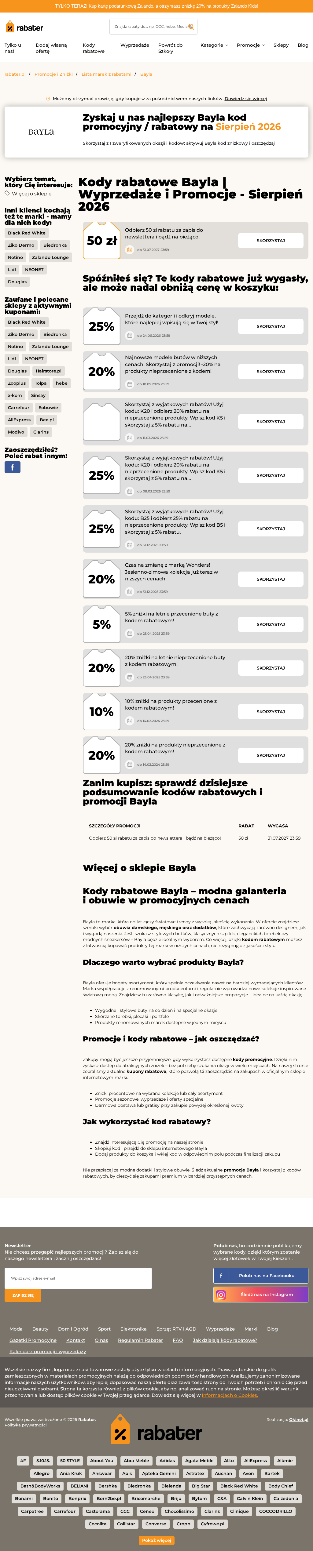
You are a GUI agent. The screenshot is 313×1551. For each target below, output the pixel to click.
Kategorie (212, 45)
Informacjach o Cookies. (230, 1395)
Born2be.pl (109, 1498)
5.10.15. (43, 1460)
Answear (102, 1473)
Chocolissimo (179, 1511)
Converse (155, 1524)
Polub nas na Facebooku (267, 1275)
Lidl (12, 269)
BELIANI (79, 1486)
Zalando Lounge (50, 257)
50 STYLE (70, 1460)
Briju (176, 1498)
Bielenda (171, 1486)
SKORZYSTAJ (271, 240)
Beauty (40, 1329)
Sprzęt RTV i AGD (176, 1329)
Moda (16, 1329)
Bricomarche (145, 1498)
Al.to (229, 1460)
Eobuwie (48, 407)
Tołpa (41, 383)
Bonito (50, 1498)
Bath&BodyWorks (40, 1486)
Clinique (239, 1511)
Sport (104, 1329)
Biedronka (55, 245)
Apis (127, 1473)
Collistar (126, 1524)
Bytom (199, 1498)
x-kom (15, 395)
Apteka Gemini (159, 1473)
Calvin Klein (250, 1498)
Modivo (16, 432)
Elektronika (133, 1329)
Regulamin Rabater (140, 1340)
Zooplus (17, 383)
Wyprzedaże (134, 45)
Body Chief (280, 1486)
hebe (62, 383)
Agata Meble (199, 1460)
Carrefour (18, 407)
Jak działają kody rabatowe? (225, 1340)
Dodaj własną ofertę (51, 48)
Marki (251, 1329)
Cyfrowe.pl (212, 1524)
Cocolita (98, 1524)
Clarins (41, 432)
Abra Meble (136, 1460)
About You (101, 1460)
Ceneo (147, 1511)
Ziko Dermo (21, 245)
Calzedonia (286, 1498)
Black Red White (27, 233)
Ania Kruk (71, 1473)
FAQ (178, 1340)
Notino (15, 257)
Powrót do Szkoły (170, 48)
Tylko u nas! (13, 48)
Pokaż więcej (156, 1540)
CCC (125, 1511)
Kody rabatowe (94, 48)
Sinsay (38, 395)
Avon (248, 1473)
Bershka (107, 1486)
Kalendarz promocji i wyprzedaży (47, 1351)
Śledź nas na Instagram (267, 1294)
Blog (303, 45)
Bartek (272, 1473)
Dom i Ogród (73, 1329)
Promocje (248, 45)
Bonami (24, 1498)
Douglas (17, 282)
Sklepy (281, 45)
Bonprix (77, 1498)
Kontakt (75, 1340)
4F (23, 1460)
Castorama (98, 1511)
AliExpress (19, 420)
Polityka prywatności (26, 1424)
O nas (101, 1340)
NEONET (34, 269)
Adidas (167, 1460)
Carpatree (32, 1511)
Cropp (183, 1524)
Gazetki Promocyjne (33, 1340)
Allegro (42, 1473)
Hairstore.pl (48, 371)
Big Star (201, 1486)
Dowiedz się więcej (246, 98)
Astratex (195, 1473)
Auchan (223, 1473)
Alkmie (285, 1460)
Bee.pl (47, 420)
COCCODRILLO (275, 1511)
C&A (221, 1498)
